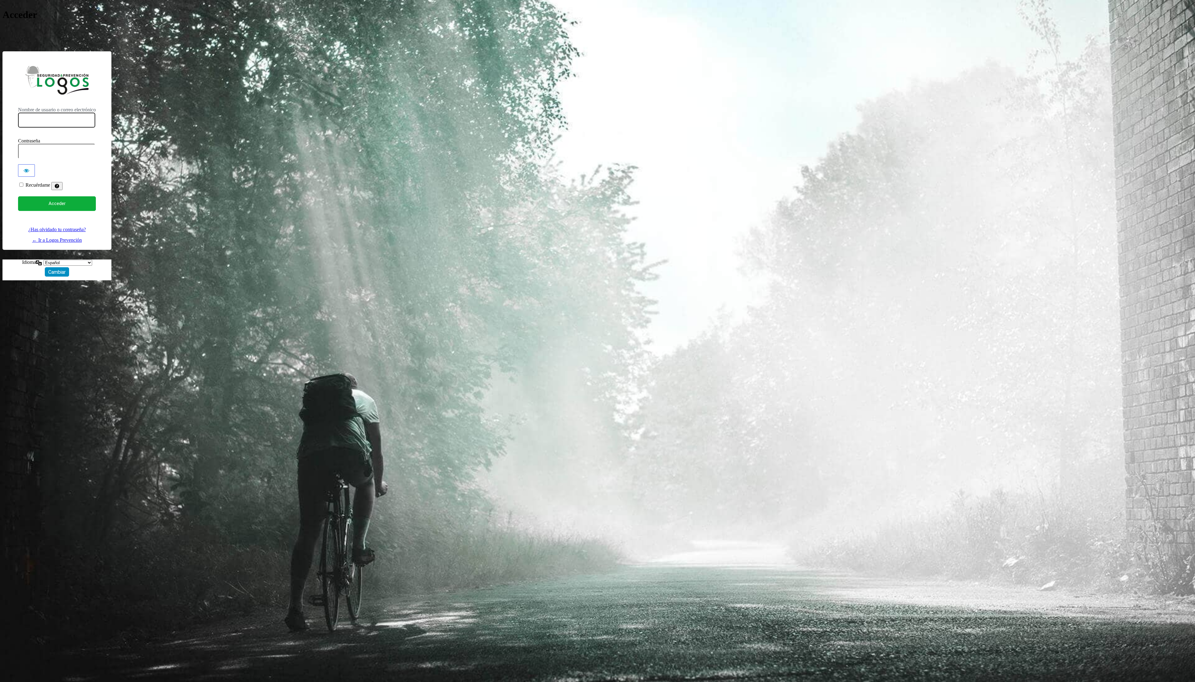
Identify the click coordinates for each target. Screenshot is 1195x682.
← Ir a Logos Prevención (57, 240)
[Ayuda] (57, 186)
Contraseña (29, 140)
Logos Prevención (57, 80)
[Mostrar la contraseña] (26, 170)
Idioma (29, 262)
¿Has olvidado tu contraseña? (57, 229)
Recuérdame (38, 185)
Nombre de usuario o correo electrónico (57, 109)
